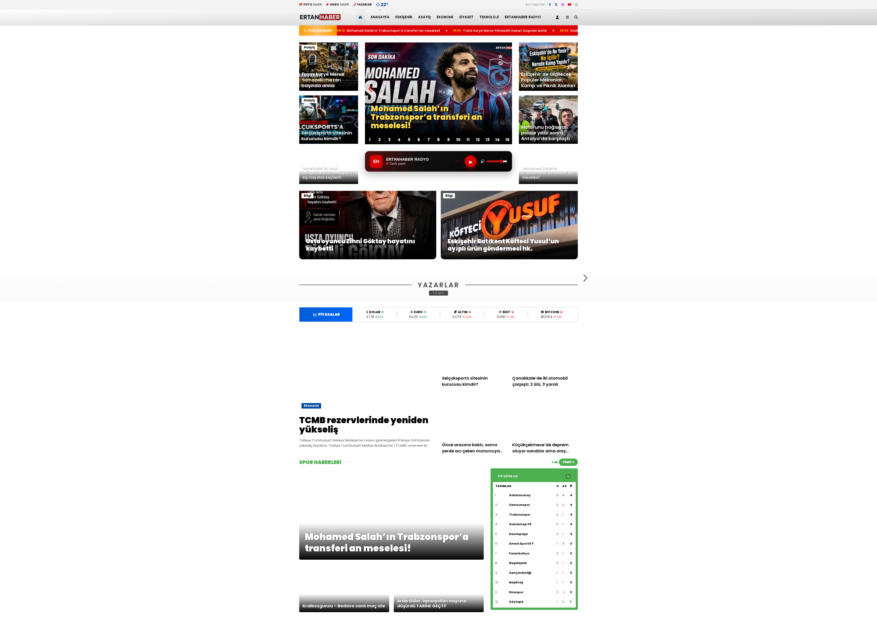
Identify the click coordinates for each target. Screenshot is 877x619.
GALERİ (313, 4)
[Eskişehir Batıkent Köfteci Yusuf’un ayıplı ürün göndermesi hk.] (509, 258)
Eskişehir (403, 17)
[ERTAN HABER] (320, 18)
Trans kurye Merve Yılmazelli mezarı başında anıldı (447, 30)
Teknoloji (489, 17)
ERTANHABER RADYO (523, 17)
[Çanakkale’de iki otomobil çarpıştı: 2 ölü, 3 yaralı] (545, 405)
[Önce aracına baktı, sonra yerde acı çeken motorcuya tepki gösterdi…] (475, 472)
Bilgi (307, 195)
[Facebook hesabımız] (550, 4)
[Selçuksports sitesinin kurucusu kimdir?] (475, 405)
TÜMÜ (439, 348)
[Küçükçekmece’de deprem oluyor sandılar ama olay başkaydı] (545, 472)
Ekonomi (445, 17)
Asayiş (424, 17)
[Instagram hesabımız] (562, 4)
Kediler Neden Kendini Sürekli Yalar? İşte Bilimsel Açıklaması (563, 30)
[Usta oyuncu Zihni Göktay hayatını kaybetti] (367, 258)
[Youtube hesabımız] (569, 4)
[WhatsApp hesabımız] (576, 4)
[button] (361, 17)
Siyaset (466, 17)
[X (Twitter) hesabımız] (556, 4)
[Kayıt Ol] (558, 17)
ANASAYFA (379, 17)
